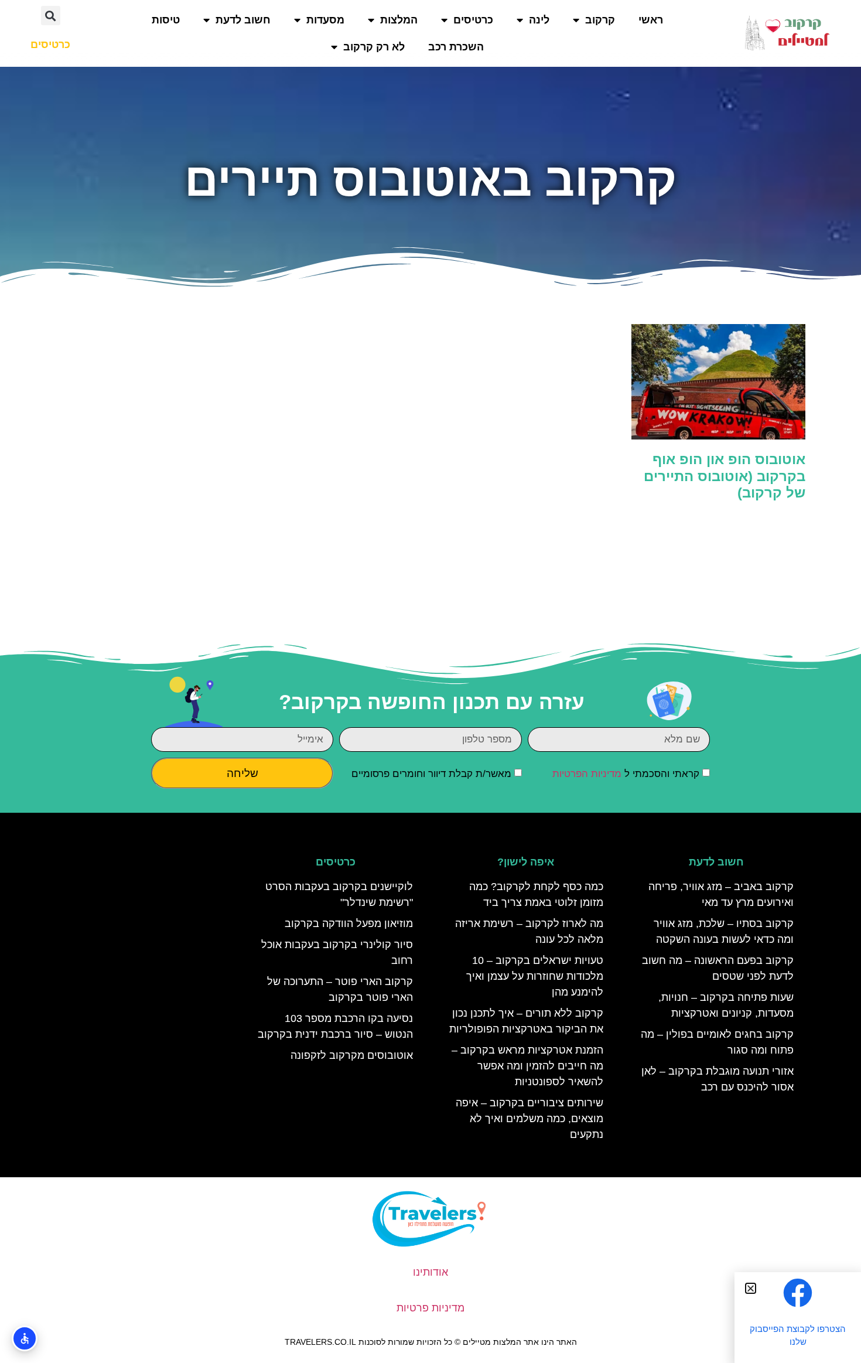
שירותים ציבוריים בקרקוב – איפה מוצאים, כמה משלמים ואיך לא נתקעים (529, 1118)
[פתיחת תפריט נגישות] (24, 1338)
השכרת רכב (456, 47)
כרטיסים (473, 20)
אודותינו (430, 1272)
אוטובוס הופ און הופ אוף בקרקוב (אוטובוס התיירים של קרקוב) (724, 476)
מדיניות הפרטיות (586, 773)
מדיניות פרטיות (430, 1308)
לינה (539, 20)
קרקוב (600, 20)
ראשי (650, 20)
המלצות (399, 20)
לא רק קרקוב (374, 47)
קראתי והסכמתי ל (625, 773)
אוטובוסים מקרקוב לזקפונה (352, 1055)
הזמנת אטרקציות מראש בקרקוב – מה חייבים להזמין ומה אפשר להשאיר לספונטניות (527, 1066)
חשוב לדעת (243, 20)
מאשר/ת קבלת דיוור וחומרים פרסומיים (431, 773)
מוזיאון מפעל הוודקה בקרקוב (349, 923)
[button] (50, 15)
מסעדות (325, 20)
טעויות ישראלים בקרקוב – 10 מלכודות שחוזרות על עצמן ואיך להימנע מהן (534, 976)
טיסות (166, 20)
